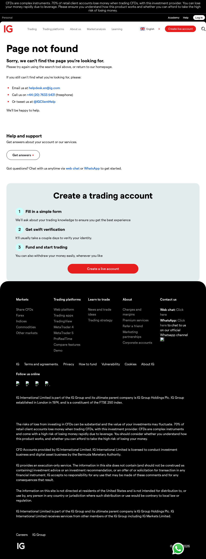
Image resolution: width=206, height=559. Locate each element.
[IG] (8, 29)
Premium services (135, 320)
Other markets (26, 333)
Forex (20, 315)
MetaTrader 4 (64, 327)
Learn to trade (99, 299)
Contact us (168, 299)
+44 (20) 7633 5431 (41, 95)
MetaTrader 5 (63, 333)
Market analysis (96, 29)
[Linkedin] (47, 383)
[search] (203, 28)
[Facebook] (18, 383)
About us (75, 29)
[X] (28, 383)
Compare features (67, 344)
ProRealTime (63, 338)
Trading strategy (100, 320)
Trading (31, 29)
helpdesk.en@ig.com (44, 88)
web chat (72, 168)
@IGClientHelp (45, 101)
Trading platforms (53, 29)
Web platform (64, 309)
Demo (58, 350)
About (127, 299)
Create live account (180, 28)
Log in (199, 17)
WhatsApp (92, 168)
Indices (21, 321)
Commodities (26, 327)
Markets (22, 299)
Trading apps (63, 315)
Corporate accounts (137, 342)
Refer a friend (133, 326)
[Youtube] (37, 383)
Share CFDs (24, 309)
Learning (117, 29)
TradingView (63, 321)
